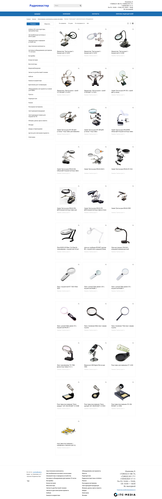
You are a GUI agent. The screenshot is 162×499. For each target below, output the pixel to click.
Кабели (30, 76)
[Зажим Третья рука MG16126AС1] (95, 156)
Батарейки (31, 56)
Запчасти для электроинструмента (57, 490)
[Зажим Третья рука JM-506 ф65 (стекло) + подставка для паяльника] (68, 117)
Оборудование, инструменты (91, 471)
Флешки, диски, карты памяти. (37, 120)
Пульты (30, 94)
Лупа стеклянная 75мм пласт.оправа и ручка (122, 326)
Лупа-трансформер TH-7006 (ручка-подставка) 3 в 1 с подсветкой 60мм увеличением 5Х (67, 366)
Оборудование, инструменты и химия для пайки (50, 19)
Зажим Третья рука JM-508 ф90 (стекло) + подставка (94, 130)
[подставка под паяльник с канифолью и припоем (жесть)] (68, 431)
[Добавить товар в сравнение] (79, 29)
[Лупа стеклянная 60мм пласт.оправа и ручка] (95, 313)
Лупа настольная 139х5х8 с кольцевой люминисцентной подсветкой (120, 248)
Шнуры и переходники (35, 129)
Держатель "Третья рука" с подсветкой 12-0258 (119, 52)
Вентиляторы (32, 64)
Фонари (30, 125)
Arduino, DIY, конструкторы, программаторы (36, 30)
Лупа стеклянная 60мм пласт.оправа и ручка (95, 326)
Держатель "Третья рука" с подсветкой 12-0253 (92, 52)
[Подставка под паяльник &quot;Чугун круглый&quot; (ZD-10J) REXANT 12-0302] (95, 392)
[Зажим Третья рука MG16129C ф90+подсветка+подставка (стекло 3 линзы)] (95, 196)
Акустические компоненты (36, 46)
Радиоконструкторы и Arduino (92, 478)
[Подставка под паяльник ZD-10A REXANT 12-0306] (122, 392)
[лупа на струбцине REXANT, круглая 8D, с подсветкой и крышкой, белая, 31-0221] (95, 235)
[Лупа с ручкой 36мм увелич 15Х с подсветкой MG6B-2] (95, 274)
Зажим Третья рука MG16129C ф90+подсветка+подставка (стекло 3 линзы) (95, 209)
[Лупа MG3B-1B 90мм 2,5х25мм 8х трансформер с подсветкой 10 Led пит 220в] (68, 235)
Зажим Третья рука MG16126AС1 (94, 169)
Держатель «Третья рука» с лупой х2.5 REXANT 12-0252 (67, 91)
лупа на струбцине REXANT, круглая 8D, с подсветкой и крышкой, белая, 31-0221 (95, 248)
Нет (88, 23)
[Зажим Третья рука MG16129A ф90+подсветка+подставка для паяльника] (68, 196)
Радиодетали (32, 98)
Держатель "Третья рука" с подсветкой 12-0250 (65, 52)
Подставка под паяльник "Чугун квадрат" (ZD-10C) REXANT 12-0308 (68, 405)
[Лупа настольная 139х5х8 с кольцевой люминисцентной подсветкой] (122, 235)
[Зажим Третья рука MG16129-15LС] (122, 156)
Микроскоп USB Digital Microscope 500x (94, 366)
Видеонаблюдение (34, 68)
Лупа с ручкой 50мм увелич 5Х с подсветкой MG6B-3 (121, 287)
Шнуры (84, 490)
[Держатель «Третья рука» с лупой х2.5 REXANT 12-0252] (68, 78)
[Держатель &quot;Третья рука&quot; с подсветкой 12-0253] (95, 39)
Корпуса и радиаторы (35, 80)
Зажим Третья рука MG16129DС (121, 208)
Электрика (31, 137)
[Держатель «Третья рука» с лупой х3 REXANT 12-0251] (95, 78)
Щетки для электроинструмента (38, 133)
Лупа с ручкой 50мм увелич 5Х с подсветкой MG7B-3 (67, 326)
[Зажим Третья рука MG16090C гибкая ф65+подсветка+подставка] (122, 117)
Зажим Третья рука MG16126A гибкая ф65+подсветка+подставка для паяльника (68, 170)
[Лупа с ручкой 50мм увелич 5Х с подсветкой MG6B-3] (122, 274)
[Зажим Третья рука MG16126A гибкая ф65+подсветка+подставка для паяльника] (68, 156)
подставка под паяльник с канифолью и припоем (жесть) (66, 444)
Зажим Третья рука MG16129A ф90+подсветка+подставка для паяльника (67, 209)
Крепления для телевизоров (37, 84)
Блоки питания (33, 60)
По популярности (80, 23)
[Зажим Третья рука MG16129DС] (122, 196)
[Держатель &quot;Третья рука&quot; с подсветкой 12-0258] (122, 39)
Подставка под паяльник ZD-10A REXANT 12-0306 (121, 405)
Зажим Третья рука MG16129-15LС (122, 169)
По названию (62, 23)
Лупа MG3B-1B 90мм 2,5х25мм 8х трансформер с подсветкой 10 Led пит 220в (68, 248)
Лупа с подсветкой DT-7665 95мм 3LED (67, 287)
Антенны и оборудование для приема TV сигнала (40, 51)
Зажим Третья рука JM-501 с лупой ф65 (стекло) (122, 91)
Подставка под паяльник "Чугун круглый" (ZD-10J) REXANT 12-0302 (94, 405)
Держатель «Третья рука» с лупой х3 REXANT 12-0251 (94, 91)
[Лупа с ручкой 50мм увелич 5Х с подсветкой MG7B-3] (68, 313)
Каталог (34, 19)
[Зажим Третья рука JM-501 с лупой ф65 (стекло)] (122, 78)
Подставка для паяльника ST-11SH (122, 365)
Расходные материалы (35, 107)
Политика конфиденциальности (126, 489)
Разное (30, 102)
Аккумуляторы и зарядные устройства (36, 41)
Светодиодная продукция (36, 111)
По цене (70, 23)
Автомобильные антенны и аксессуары (36, 35)
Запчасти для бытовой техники (38, 72)
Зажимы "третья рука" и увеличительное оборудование (66, 55)
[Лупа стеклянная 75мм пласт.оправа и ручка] (122, 313)
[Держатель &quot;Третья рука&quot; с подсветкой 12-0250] (68, 39)
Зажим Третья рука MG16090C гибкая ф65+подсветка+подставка (122, 130)
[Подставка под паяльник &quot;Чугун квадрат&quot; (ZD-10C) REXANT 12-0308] (68, 392)
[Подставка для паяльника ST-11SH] (122, 352)
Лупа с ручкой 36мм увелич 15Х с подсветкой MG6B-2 (94, 287)
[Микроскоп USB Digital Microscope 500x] (95, 352)
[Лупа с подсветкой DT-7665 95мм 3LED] (68, 274)
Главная (29, 19)
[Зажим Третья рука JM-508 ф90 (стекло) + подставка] (95, 117)
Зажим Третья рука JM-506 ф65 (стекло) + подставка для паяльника (68, 130)
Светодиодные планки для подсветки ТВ (37, 115)
